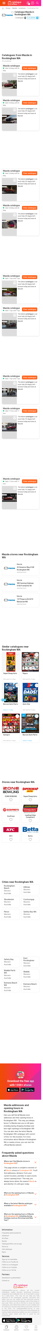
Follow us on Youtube (9, 1267)
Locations (22, 8)
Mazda (14, 8)
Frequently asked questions (11, 1233)
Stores (8, 8)
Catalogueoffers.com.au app (12, 1244)
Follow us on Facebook (10, 1262)
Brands (4, 1241)
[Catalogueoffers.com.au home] (14, 3)
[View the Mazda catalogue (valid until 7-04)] (9, 292)
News (4, 1252)
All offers (5, 1238)
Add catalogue (7, 1249)
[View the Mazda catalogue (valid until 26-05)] (9, 84)
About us (5, 1246)
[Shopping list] (33, 3)
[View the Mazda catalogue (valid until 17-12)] (9, 427)
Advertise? (5, 1236)
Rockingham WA (10, 1163)
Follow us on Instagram (10, 1265)
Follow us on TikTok (9, 1270)
